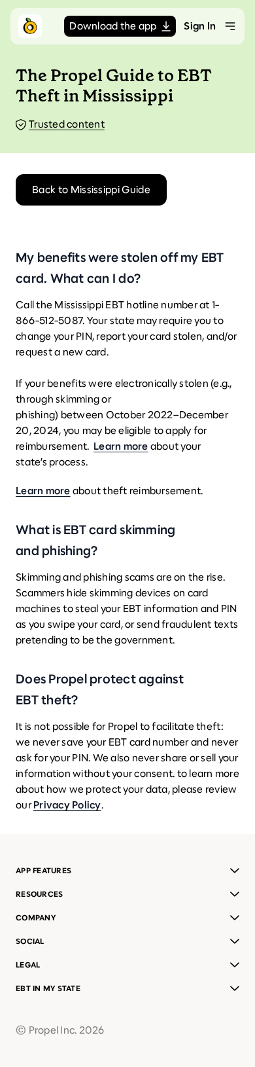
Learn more (121, 446)
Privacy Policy (67, 805)
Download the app (112, 26)
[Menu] (230, 26)
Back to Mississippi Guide (91, 189)
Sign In (200, 26)
